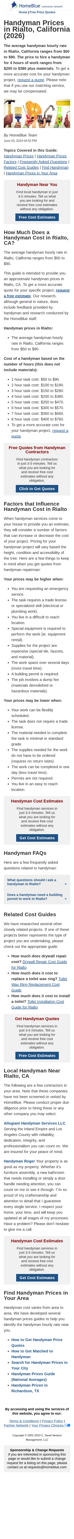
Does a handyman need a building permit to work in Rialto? (34, 897)
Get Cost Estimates (37, 838)
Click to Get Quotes (37, 489)
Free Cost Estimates (37, 217)
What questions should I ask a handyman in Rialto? (31, 882)
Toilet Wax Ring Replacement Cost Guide (39, 984)
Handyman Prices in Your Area (31, 173)
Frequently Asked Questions (43, 162)
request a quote (30, 80)
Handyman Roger (19, 1161)
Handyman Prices (19, 156)
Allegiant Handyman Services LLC (34, 1123)
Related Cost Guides (21, 167)
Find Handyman (55, 167)
